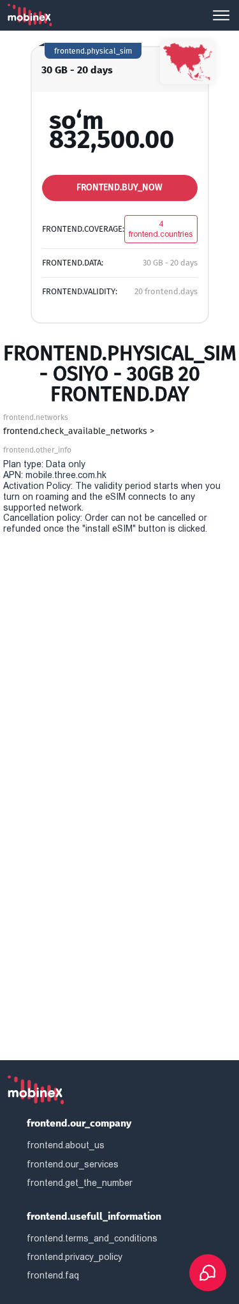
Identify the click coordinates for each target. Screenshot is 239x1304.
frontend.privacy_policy (74, 1257)
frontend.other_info (37, 450)
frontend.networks (35, 417)
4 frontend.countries (161, 229)
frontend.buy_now (119, 187)
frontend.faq (53, 1275)
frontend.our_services (73, 1164)
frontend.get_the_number (80, 1183)
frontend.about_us (66, 1145)
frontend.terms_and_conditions (92, 1238)
